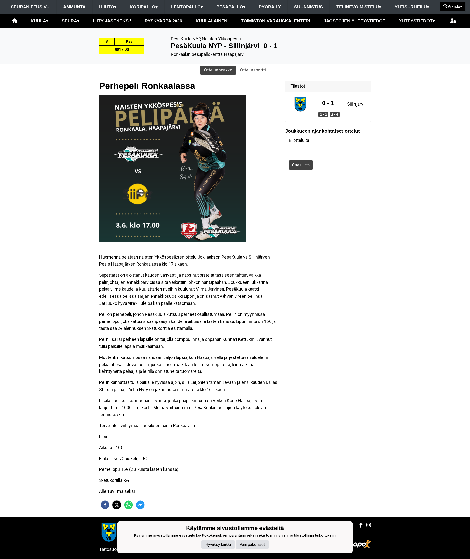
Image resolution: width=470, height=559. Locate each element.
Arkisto (455, 6)
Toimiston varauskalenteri (275, 20)
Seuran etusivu (30, 6)
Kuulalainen (211, 20)
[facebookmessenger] (140, 504)
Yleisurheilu (412, 6)
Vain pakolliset (252, 544)
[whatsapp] (128, 504)
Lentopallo (187, 6)
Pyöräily (270, 6)
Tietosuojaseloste (117, 549)
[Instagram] (367, 525)
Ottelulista (301, 165)
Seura (70, 20)
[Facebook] (359, 525)
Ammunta (74, 6)
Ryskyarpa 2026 (163, 20)
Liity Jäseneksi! (112, 20)
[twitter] (116, 504)
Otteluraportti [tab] (253, 69)
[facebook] (105, 504)
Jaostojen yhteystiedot (354, 20)
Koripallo (144, 6)
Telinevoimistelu (358, 6)
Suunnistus (308, 6)
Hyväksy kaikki (218, 544)
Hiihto (107, 6)
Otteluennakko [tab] (218, 69)
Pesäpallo (230, 6)
